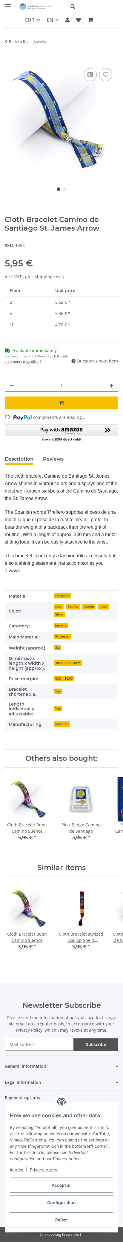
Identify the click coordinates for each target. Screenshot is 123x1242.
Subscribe (96, 1044)
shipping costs (49, 277)
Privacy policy (43, 1169)
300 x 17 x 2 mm (68, 663)
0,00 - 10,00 (64, 678)
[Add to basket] (9, 60)
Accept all (62, 1185)
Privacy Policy (29, 1030)
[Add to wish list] (105, 74)
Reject (61, 1219)
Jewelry (61, 625)
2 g (57, 647)
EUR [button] (29, 20)
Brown (89, 607)
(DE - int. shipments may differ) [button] (36, 359)
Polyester (62, 596)
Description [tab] (19, 459)
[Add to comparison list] (90, 74)
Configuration (61, 1202)
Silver (59, 614)
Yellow (73, 607)
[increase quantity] (111, 385)
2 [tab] (64, 189)
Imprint (17, 1169)
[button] (92, 7)
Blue (58, 607)
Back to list (18, 41)
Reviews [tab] (53, 459)
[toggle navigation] (8, 3)
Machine (61, 724)
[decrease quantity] (11, 385)
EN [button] (50, 20)
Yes (58, 691)
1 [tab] (58, 189)
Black (103, 607)
